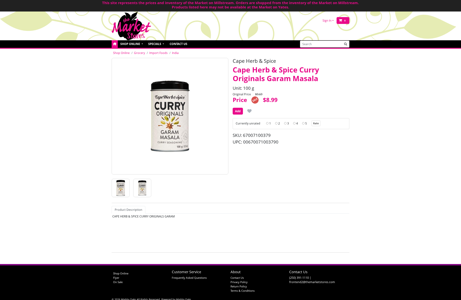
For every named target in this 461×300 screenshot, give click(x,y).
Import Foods (158, 53)
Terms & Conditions (242, 290)
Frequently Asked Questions (189, 277)
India (175, 53)
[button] (115, 44)
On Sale (118, 282)
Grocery (139, 53)
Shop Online (121, 53)
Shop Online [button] (130, 44)
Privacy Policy (239, 282)
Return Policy (238, 286)
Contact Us (178, 44)
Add (238, 111)
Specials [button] (155, 44)
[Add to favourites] (249, 111)
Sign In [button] (327, 20)
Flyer (116, 277)
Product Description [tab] (128, 210)
